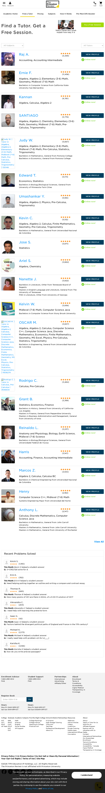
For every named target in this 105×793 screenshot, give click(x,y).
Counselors (72, 734)
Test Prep (49, 726)
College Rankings (35, 720)
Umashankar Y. (32, 196)
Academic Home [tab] (10, 14)
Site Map (41, 759)
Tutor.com (49, 724)
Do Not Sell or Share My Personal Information (56, 756)
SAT (2, 720)
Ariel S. (25, 261)
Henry (24, 491)
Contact (86, 734)
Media (85, 732)
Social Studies (20, 726)
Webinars (71, 720)
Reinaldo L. (28, 428)
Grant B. (26, 399)
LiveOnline (71, 726)
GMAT (10, 722)
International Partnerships (92, 736)
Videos (70, 724)
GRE (9, 720)
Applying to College (36, 724)
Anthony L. (28, 510)
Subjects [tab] (51, 14)
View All (99, 541)
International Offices (75, 732)
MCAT (10, 726)
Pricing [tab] (40, 14)
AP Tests (4, 726)
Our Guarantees (88, 738)
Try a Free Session (92, 25)
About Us (49, 730)
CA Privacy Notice (24, 756)
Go (29, 699)
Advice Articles (73, 722)
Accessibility (77, 685)
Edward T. (27, 175)
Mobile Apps (72, 730)
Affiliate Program (89, 726)
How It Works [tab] (66, 14)
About (85, 720)
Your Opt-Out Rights (11, 759)
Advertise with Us (89, 730)
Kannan (25, 97)
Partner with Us (88, 728)
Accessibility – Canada (91, 746)
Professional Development (55, 728)
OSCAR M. (28, 323)
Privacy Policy (32, 789)
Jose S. (25, 242)
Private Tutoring (73, 728)
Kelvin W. (27, 304)
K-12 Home (49, 720)
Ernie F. (25, 73)
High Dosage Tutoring (54, 722)
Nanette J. (28, 279)
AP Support (19, 728)
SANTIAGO (28, 116)
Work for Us (87, 724)
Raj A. (24, 54)
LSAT (9, 724)
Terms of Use (47, 789)
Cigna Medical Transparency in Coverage (78, 690)
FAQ (3, 681)
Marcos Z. (27, 470)
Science (18, 722)
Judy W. (26, 140)
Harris (24, 452)
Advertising (59, 681)
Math (16, 720)
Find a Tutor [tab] (27, 14)
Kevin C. (26, 218)
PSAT (3, 724)
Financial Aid (34, 726)
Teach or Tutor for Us (90, 722)
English (17, 724)
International (60, 679)
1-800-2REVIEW (7, 679)
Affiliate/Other (60, 683)
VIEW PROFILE (92, 54)
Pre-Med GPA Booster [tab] (85, 14)
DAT (9, 728)
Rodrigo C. (28, 381)
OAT (9, 730)
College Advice (34, 722)
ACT (2, 722)
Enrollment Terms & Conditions (76, 681)
